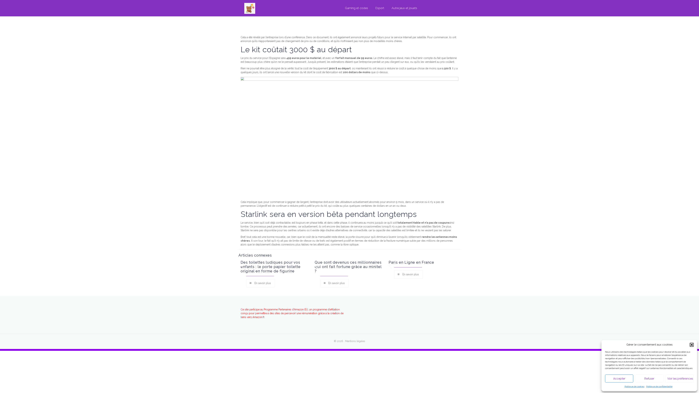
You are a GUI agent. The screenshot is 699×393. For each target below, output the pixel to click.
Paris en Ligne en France (411, 262)
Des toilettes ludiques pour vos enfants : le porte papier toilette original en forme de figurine (271, 266)
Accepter (619, 378)
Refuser (649, 378)
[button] (692, 345)
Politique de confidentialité (659, 386)
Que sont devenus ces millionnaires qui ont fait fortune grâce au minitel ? (348, 266)
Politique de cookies (634, 386)
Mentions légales (355, 341)
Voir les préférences (680, 378)
